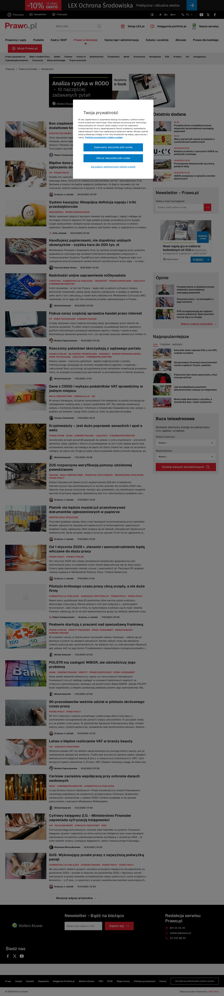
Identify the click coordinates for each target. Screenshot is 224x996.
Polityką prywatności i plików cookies (104, 137)
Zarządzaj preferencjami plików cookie (113, 166)
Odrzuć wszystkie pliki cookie (113, 158)
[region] (113, 139)
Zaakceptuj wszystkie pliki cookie (113, 147)
